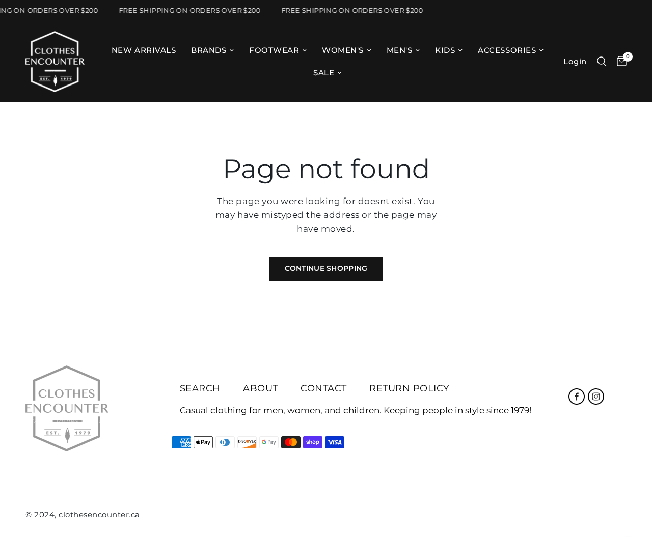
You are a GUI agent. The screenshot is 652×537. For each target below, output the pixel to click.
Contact (324, 388)
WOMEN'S (343, 50)
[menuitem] (143, 50)
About (260, 388)
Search (200, 388)
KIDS (445, 50)
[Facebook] (576, 396)
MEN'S (400, 50)
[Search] (602, 61)
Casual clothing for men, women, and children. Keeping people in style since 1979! (355, 410)
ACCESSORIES (507, 50)
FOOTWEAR (274, 50)
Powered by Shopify (156, 421)
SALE (323, 72)
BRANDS (208, 50)
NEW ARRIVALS (144, 50)
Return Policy (409, 388)
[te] (600, 516)
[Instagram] (596, 396)
